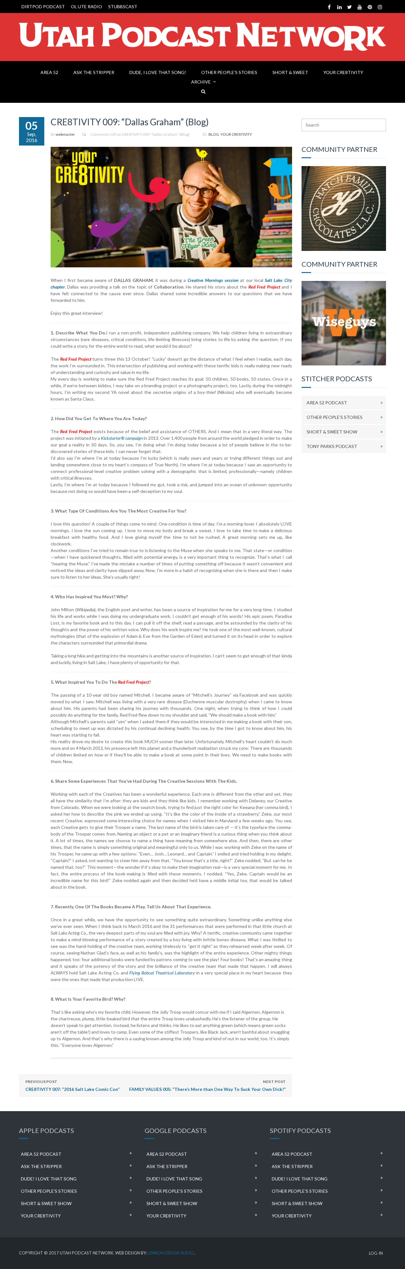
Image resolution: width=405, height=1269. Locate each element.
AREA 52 (49, 72)
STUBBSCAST (122, 6)
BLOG (214, 134)
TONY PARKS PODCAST (332, 446)
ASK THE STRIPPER (93, 72)
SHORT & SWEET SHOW (332, 431)
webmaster (65, 134)
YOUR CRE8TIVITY (343, 72)
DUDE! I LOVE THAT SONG (49, 1178)
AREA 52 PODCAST (327, 402)
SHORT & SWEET (290, 72)
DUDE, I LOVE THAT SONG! (157, 72)
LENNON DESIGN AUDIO (170, 1252)
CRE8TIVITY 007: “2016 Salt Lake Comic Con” (72, 1085)
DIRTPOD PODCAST (43, 6)
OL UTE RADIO (86, 6)
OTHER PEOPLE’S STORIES (229, 72)
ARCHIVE (201, 81)
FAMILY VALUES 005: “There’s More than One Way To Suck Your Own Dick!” (207, 1085)
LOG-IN (376, 1253)
